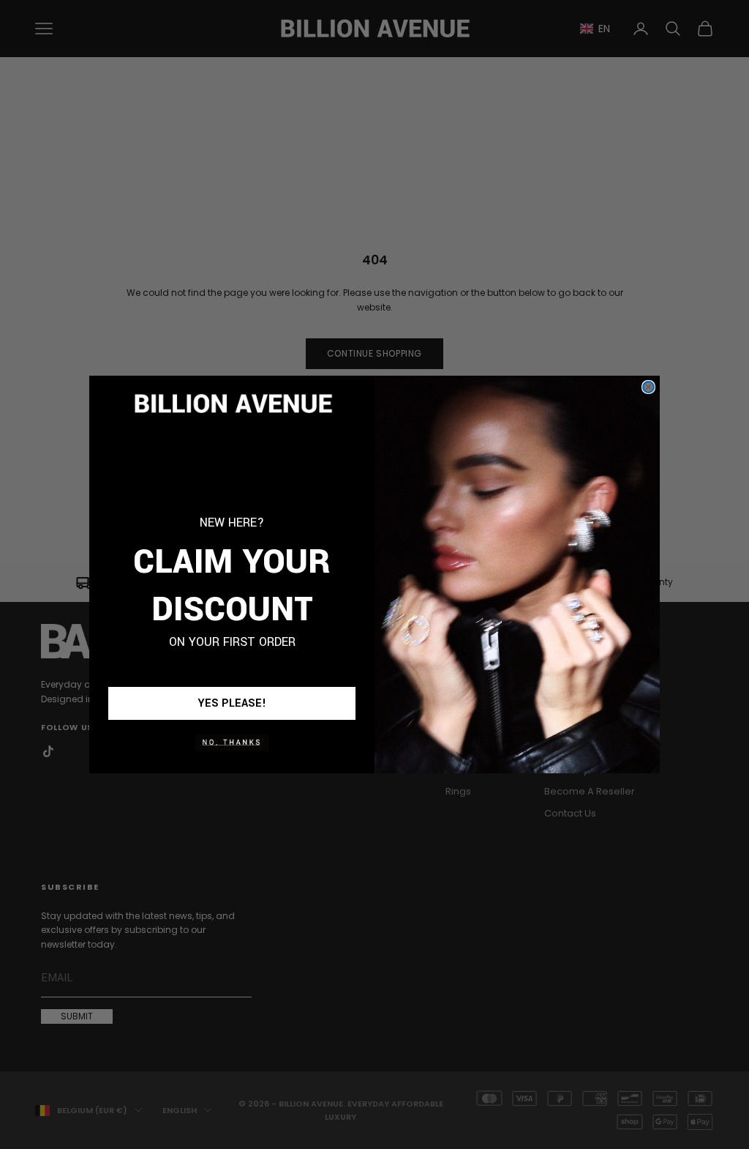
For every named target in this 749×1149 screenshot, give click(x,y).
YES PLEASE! (232, 703)
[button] (231, 743)
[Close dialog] (648, 387)
